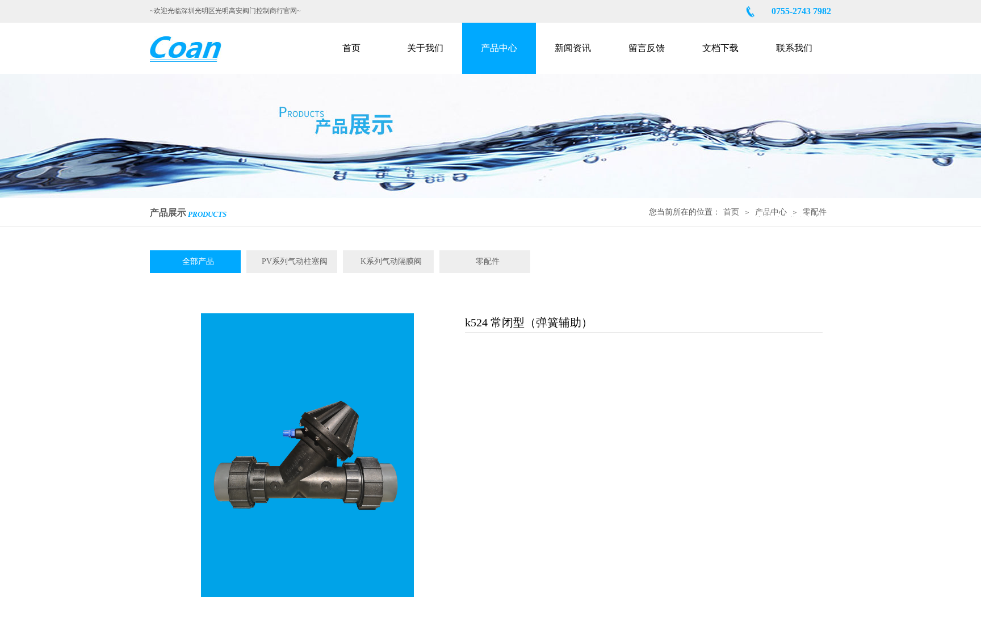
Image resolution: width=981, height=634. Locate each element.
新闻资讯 (573, 48)
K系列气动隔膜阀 (391, 261)
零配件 (815, 212)
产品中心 (499, 48)
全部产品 (198, 261)
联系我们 (794, 48)
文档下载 (720, 48)
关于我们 (425, 48)
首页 (351, 48)
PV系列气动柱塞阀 (295, 261)
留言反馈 (646, 48)
